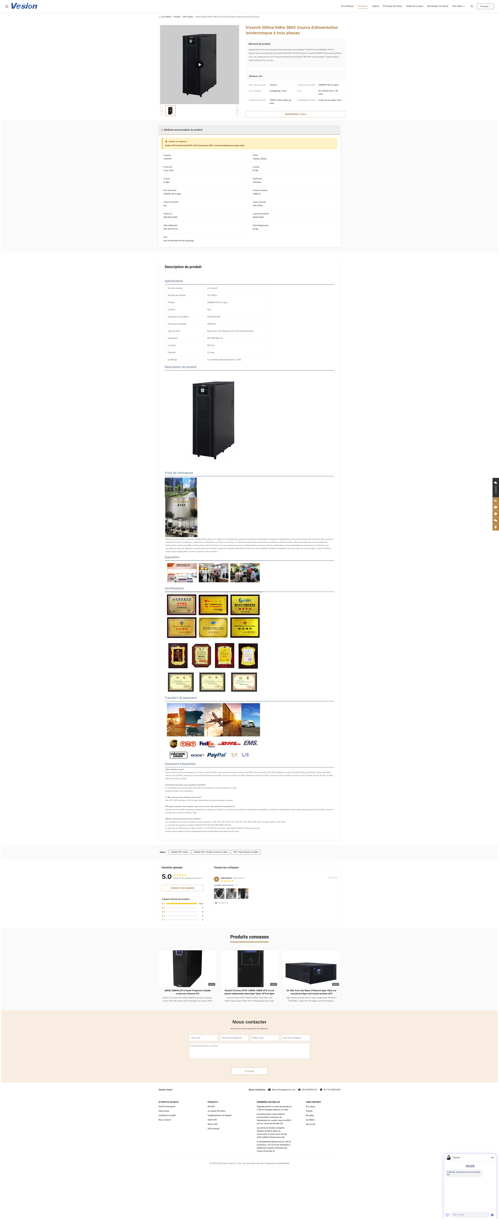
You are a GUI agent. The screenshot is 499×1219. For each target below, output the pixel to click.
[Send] (492, 1215)
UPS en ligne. (188, 17)
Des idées (457, 6)
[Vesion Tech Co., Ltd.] (24, 6)
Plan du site (310, 1124)
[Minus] (492, 1157)
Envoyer (249, 1071)
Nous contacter (165, 1120)
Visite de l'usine (414, 6)
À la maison (347, 6)
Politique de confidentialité (277, 1163)
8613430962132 (309, 1090)
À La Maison (166, 17)
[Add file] (447, 1215)
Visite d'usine (164, 1111)
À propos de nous (392, 6)
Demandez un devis (437, 6)
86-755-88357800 (332, 1090)
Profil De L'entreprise (167, 1107)
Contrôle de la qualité (167, 1115)
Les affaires (310, 1120)
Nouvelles (310, 1115)
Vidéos (375, 6)
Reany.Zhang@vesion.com (284, 1090)
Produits (362, 6)
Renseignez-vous (187, 999)
